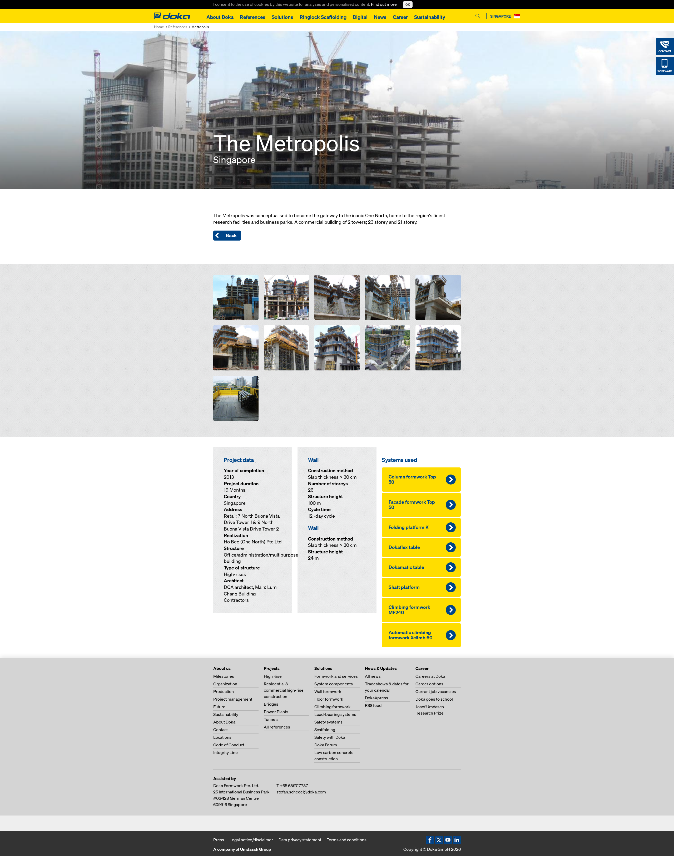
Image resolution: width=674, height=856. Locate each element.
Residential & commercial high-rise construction (284, 690)
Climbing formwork (332, 707)
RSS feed (373, 705)
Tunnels (271, 719)
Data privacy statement (300, 840)
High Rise (273, 676)
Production (223, 691)
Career (400, 17)
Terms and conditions (346, 840)
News (380, 17)
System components (333, 684)
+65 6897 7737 (294, 785)
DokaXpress (376, 698)
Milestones (223, 676)
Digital (360, 17)
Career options (429, 684)
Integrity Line (225, 752)
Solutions (282, 17)
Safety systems (328, 722)
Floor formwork (328, 699)
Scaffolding (324, 729)
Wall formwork (327, 691)
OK (407, 5)
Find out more (384, 4)
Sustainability (429, 17)
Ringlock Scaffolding (323, 17)
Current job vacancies (435, 691)
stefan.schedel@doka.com (301, 792)
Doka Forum (325, 745)
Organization (225, 684)
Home (159, 26)
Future (219, 707)
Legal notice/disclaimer (251, 840)
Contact (220, 729)
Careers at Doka (430, 676)
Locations (222, 737)
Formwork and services (336, 676)
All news (373, 676)
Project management (232, 699)
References (252, 17)
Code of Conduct (228, 745)
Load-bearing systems (335, 714)
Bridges (271, 704)
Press (218, 840)
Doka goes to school (434, 699)
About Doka (220, 17)
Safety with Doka (329, 737)
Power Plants (276, 712)
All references (277, 727)
